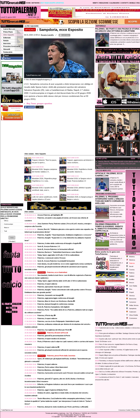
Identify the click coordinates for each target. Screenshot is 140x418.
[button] (11, 237)
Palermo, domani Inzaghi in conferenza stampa (55, 304)
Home (3, 26)
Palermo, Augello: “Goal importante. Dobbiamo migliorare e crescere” (64, 235)
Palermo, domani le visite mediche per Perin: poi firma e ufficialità (62, 407)
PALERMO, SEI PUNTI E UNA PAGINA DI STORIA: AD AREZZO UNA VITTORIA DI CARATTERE (117, 30)
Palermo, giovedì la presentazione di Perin (53, 336)
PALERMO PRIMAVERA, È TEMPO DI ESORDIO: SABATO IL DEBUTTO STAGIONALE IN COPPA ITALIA (109, 227)
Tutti (5, 231)
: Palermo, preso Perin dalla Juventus (56, 356)
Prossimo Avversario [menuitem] (11, 46)
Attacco (6, 227)
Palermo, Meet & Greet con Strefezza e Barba (55, 301)
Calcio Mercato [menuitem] (9, 29)
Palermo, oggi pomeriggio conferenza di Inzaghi (55, 298)
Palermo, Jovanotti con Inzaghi (49, 295)
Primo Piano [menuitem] (8, 32)
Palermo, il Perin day (45, 315)
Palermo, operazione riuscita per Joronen (53, 287)
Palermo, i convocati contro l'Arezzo (51, 258)
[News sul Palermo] (18, 11)
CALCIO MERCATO (103, 171)
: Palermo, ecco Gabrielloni (52, 272)
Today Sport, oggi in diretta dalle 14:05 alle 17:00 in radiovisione (62, 281)
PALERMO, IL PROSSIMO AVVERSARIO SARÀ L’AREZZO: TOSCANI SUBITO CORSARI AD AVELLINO (109, 200)
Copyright (56, 416)
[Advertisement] (12, 162)
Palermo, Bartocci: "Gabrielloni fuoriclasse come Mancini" (60, 252)
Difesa (6, 220)
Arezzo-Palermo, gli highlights (49, 215)
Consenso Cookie (124, 410)
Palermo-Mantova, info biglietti (49, 370)
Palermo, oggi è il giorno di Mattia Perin (52, 390)
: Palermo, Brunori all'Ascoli (53, 333)
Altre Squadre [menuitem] (8, 35)
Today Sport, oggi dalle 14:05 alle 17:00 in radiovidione (58, 255)
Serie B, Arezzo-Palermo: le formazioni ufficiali (55, 249)
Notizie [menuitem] (6, 41)
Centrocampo (8, 224)
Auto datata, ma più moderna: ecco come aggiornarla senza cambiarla (64, 264)
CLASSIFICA (131, 253)
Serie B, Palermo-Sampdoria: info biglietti (53, 307)
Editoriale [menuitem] (7, 38)
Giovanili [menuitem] (6, 49)
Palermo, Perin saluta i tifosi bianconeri (52, 367)
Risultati (11, 241)
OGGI (133, 159)
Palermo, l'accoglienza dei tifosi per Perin (53, 330)
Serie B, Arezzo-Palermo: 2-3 (48, 246)
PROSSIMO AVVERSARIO (106, 194)
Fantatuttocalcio (102, 249)
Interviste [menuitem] (7, 43)
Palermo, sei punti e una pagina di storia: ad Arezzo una (119, 168)
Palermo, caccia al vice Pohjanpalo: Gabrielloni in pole (58, 321)
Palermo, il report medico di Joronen (51, 339)
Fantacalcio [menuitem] (7, 52)
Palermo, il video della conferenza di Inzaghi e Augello (58, 243)
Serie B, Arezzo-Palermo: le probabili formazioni (56, 261)
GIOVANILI (100, 221)
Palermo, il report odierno (47, 284)
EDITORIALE (101, 26)
